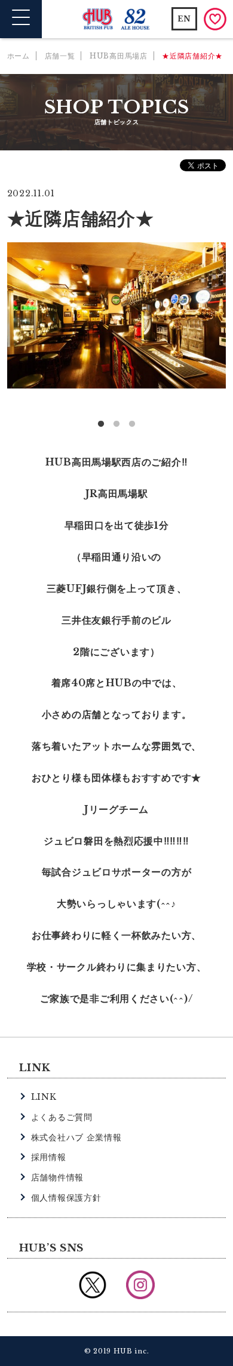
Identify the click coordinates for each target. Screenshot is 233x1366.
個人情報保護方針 (66, 1197)
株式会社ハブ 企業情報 (76, 1137)
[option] (116, 315)
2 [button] (116, 424)
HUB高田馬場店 (119, 55)
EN (184, 18)
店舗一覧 (60, 55)
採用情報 (48, 1157)
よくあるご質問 (62, 1117)
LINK (44, 1096)
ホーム (18, 55)
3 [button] (132, 424)
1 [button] (101, 424)
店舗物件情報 (57, 1177)
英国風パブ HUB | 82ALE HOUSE (117, 19)
